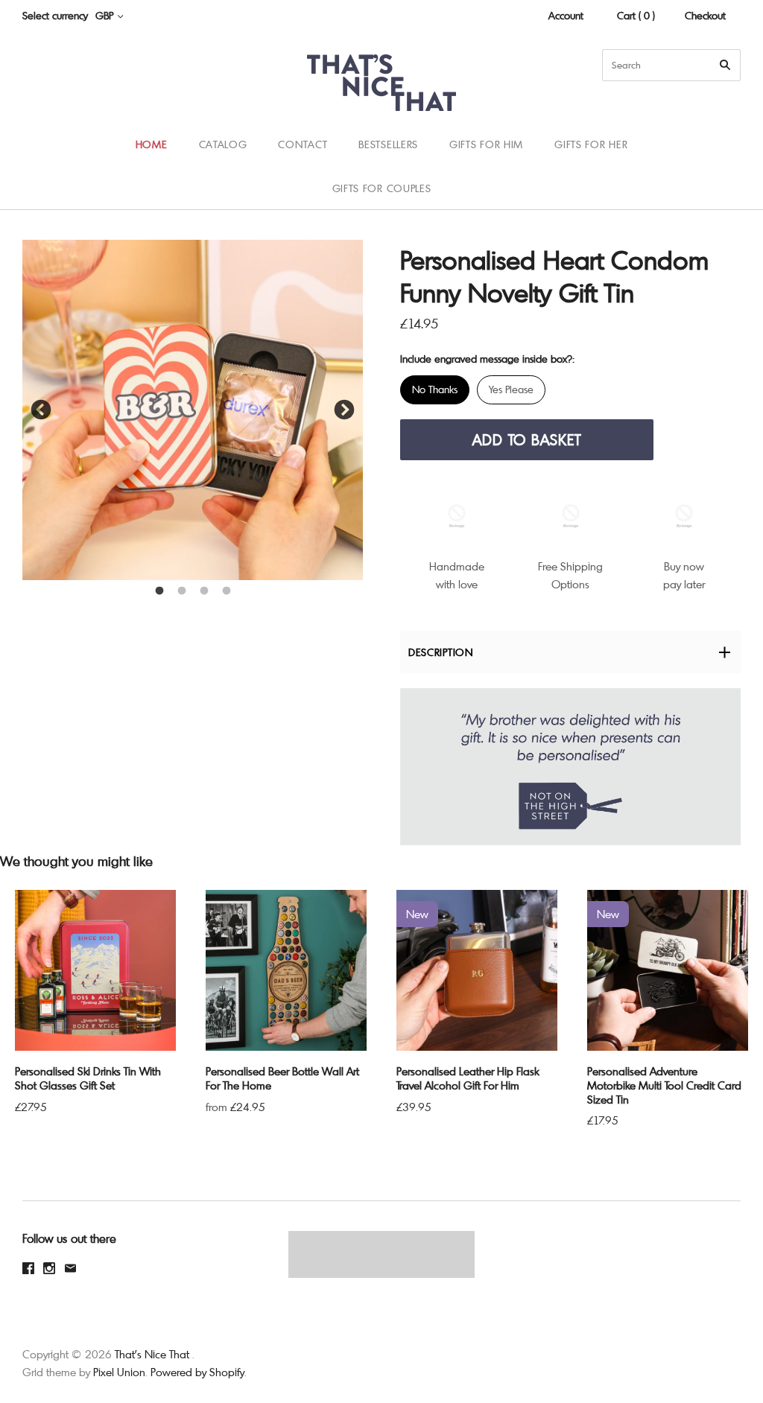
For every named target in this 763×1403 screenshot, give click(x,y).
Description (440, 652)
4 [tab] (226, 591)
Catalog (223, 144)
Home (152, 144)
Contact (302, 144)
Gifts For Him (486, 144)
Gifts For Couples (381, 188)
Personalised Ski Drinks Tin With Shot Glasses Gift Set (88, 1078)
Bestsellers (388, 144)
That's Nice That (152, 1354)
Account (565, 15)
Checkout (705, 15)
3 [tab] (204, 591)
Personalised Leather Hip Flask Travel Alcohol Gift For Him (467, 1078)
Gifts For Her (590, 144)
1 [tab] (159, 591)
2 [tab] (181, 591)
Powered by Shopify (197, 1371)
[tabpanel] (192, 410)
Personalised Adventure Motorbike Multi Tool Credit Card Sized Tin (664, 1085)
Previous (41, 410)
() (718, 166)
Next (344, 410)
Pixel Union (119, 1371)
